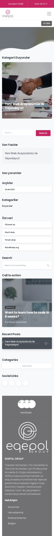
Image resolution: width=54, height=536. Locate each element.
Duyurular (7, 205)
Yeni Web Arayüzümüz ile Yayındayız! (24, 106)
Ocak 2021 (10, 189)
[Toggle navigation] (49, 13)
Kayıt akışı (10, 232)
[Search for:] (18, 133)
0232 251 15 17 (40, 3)
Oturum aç (10, 224)
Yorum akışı (10, 239)
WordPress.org (12, 247)
